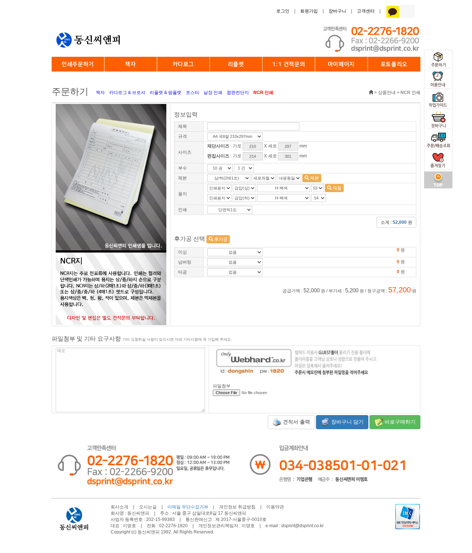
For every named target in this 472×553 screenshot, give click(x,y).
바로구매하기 (399, 422)
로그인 (282, 11)
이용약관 (275, 506)
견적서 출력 (295, 422)
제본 (314, 178)
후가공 (220, 239)
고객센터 (366, 11)
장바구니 (337, 11)
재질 (336, 188)
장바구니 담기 (347, 422)
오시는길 (148, 506)
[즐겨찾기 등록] (438, 161)
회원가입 (309, 11)
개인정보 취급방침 (237, 506)
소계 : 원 (396, 222)
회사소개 (119, 506)
